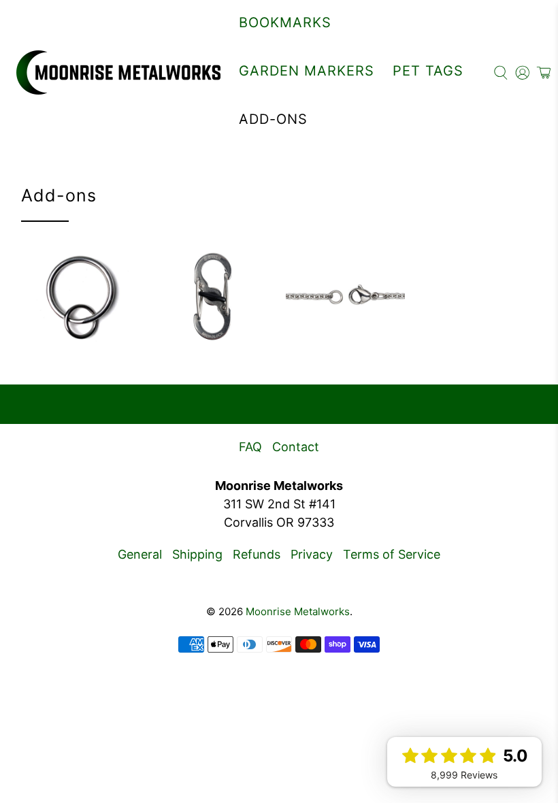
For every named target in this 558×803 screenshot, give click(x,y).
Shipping (197, 554)
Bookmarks (285, 22)
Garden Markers (306, 71)
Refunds (256, 554)
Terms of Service (391, 554)
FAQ (250, 447)
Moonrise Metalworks (298, 611)
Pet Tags (428, 71)
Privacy (312, 554)
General (140, 554)
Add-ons (273, 119)
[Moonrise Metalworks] (118, 72)
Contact (295, 447)
